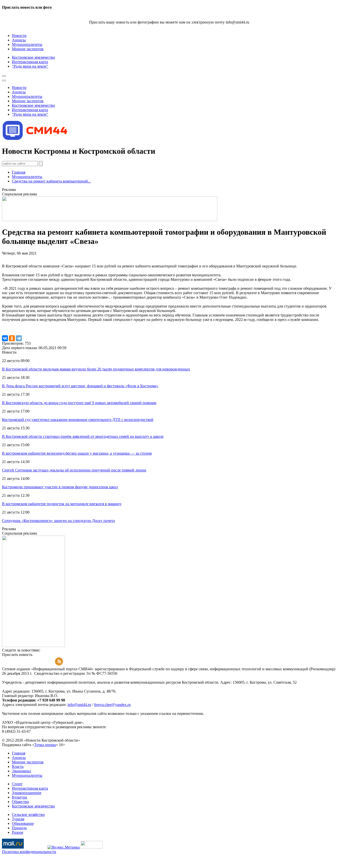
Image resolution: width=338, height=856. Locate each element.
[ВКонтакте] (5, 338)
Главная (18, 172)
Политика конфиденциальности (29, 852)
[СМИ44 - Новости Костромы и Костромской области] (35, 139)
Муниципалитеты (27, 177)
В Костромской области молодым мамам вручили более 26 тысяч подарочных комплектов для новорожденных (96, 369)
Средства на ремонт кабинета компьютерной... (51, 181)
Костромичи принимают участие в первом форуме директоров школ (60, 487)
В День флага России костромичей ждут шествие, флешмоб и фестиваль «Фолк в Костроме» (80, 386)
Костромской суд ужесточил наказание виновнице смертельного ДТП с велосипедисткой (77, 419)
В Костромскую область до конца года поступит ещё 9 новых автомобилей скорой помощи (79, 403)
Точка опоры (45, 745)
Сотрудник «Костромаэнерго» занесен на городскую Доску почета (58, 521)
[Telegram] (19, 338)
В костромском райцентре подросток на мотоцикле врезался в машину (61, 504)
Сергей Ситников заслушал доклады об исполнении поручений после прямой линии (74, 470)
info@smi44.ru (79, 704)
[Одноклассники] (12, 338)
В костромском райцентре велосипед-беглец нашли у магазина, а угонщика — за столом (77, 453)
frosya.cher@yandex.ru (112, 704)
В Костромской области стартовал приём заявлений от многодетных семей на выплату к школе (83, 436)
